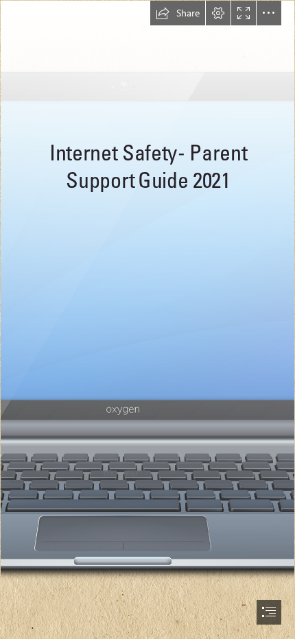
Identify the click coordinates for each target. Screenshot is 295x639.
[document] (147, 319)
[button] (177, 13)
